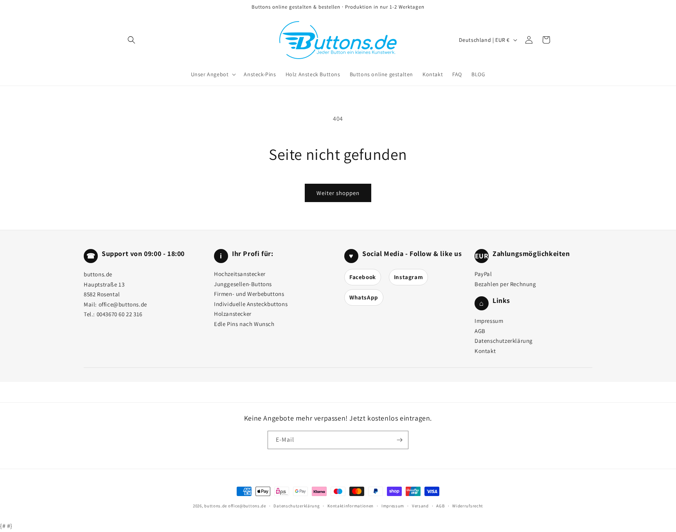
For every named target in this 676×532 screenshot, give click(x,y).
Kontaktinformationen (350, 506)
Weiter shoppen (338, 193)
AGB (480, 331)
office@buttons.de (123, 304)
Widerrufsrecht (467, 506)
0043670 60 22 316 (119, 314)
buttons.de (215, 506)
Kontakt (485, 351)
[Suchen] (131, 39)
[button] (212, 74)
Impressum (489, 320)
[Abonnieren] (399, 440)
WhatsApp (363, 297)
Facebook (362, 277)
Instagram (408, 277)
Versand (420, 506)
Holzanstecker (233, 313)
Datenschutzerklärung (504, 340)
